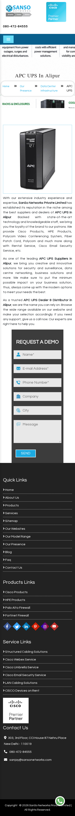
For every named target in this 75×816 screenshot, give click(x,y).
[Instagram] (45, 626)
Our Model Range (18, 536)
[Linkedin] (26, 626)
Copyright (11, 805)
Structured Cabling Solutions (26, 651)
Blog (8, 552)
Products (12, 505)
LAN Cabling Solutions (21, 682)
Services (11, 513)
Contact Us (13, 567)
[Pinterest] (35, 626)
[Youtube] (54, 626)
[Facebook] (7, 626)
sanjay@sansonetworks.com (30, 759)
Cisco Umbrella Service (22, 667)
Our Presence (15, 544)
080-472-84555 (15, 26)
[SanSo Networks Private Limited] (18, 10)
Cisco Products (16, 592)
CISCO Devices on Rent (22, 690)
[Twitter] (17, 626)
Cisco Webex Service (20, 659)
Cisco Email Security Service (25, 675)
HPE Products (15, 599)
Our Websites (15, 528)
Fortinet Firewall (17, 615)
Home (6, 86)
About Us (12, 497)
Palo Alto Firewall (17, 607)
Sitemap (11, 521)
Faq (8, 559)
